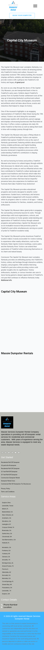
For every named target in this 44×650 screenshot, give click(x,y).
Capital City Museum (14, 291)
